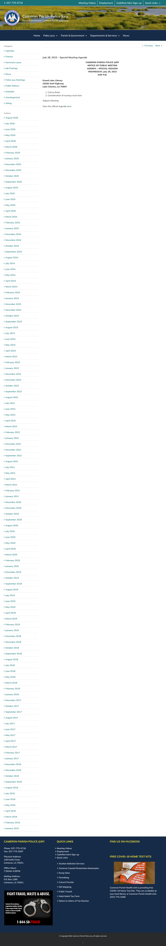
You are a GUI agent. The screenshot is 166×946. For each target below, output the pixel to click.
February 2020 (12, 560)
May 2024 (10, 275)
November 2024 (13, 240)
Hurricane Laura (13, 62)
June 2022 (10, 409)
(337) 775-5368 (118, 897)
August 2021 (11, 461)
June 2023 (10, 339)
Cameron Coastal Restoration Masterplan (79, 868)
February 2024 (12, 292)
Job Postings (11, 68)
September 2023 (13, 321)
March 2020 (11, 554)
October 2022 (12, 385)
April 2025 (10, 211)
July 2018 (10, 665)
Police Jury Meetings (15, 80)
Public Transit (65, 891)
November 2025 (13, 170)
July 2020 (10, 531)
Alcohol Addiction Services (71, 863)
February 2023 (12, 362)
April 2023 (10, 350)
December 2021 (13, 444)
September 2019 (13, 583)
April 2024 (10, 280)
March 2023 (11, 356)
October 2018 (12, 647)
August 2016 (11, 787)
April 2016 (10, 811)
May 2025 (10, 205)
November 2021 (13, 449)
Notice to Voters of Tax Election (74, 901)
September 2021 (13, 455)
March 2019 (11, 618)
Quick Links (62, 857)
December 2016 (13, 764)
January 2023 (12, 368)
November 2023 (13, 310)
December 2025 (13, 164)
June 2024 (10, 269)
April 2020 (10, 548)
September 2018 (13, 653)
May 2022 (10, 414)
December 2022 (13, 374)
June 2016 (10, 799)
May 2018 (10, 677)
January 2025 (12, 228)
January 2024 (12, 298)
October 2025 (12, 176)
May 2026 (10, 135)
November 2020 (13, 508)
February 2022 (12, 432)
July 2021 (10, 467)
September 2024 (13, 251)
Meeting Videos (64, 848)
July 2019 (10, 595)
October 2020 (12, 513)
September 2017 (13, 712)
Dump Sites (64, 873)
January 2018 (12, 694)
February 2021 (12, 490)
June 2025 (10, 199)
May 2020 (10, 543)
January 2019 (12, 630)
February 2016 (12, 822)
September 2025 (13, 181)
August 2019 (11, 589)
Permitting (64, 877)
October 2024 (12, 246)
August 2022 (11, 397)
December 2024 (13, 234)
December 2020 (13, 502)
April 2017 (10, 741)
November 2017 (13, 700)
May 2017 (10, 735)
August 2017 (11, 717)
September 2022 (13, 391)
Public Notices (12, 85)
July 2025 (10, 193)
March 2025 (11, 216)
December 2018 (13, 636)
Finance (9, 56)
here (69, 106)
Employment (63, 851)
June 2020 (10, 537)
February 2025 (12, 222)
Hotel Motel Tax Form (69, 896)
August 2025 (11, 187)
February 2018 (12, 688)
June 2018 (10, 671)
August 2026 (11, 117)
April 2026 (10, 141)
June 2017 (10, 729)
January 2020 (12, 566)
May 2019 (10, 607)
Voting (8, 103)
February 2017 (12, 752)
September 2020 (13, 519)
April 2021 (10, 479)
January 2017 (12, 758)
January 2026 (12, 158)
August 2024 (11, 257)
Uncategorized (12, 97)
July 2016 (10, 793)
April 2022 (10, 420)
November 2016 (13, 770)
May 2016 (10, 805)
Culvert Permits (66, 882)
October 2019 (12, 578)
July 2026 (10, 123)
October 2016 (12, 776)
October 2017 (12, 706)
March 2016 (11, 816)
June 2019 (10, 601)
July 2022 (10, 403)
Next (157, 45)
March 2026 (11, 146)
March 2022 (11, 426)
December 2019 (13, 572)
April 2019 (10, 613)
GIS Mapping (65, 887)
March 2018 (11, 682)
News (8, 74)
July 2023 (10, 333)
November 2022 (13, 380)
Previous (148, 45)
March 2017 (11, 746)
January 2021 (12, 496)
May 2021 (10, 473)
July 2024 (10, 263)
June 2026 (10, 129)
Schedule (9, 91)
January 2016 (12, 828)
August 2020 (11, 525)
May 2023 (10, 345)
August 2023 (11, 327)
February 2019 (12, 624)
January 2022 (12, 438)
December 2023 (13, 304)
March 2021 (11, 484)
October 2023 (12, 315)
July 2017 (10, 723)
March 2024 (11, 286)
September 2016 (13, 781)
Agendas (9, 50)
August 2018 (11, 659)
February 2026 (12, 152)
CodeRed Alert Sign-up (68, 854)
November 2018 (13, 642)
